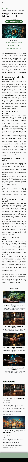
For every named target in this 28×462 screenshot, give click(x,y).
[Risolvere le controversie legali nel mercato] (14, 318)
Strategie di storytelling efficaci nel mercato (14, 431)
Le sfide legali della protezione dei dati (13, 47)
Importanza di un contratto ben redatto (13, 45)
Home (2, 8)
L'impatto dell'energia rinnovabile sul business (14, 306)
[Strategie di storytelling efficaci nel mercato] (14, 422)
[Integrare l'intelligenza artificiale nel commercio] (14, 360)
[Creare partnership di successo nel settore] (14, 339)
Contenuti (14, 40)
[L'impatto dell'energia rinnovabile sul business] (14, 297)
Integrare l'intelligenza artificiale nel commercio (14, 369)
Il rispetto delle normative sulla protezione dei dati (13, 42)
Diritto (6, 8)
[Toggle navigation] (2, 2)
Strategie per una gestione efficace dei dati (13, 48)
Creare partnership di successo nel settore (14, 347)
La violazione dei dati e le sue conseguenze (13, 43)
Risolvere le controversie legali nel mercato (14, 327)
